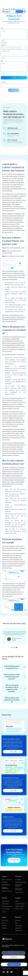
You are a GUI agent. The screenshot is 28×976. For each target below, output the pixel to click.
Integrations (18, 928)
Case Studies (18, 925)
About (17, 901)
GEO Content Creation (18, 885)
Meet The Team (19, 909)
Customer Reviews (20, 904)
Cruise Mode (5, 904)
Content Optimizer (7, 906)
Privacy (23, 968)
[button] (11, 647)
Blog (16, 923)
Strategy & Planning (20, 882)
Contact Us (5, 920)
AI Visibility (4, 882)
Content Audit (19, 892)
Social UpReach (6, 884)
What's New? (18, 930)
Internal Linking (6, 909)
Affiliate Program (19, 906)
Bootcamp (18, 920)
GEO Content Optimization (18, 889)
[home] (6, 11)
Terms (16, 968)
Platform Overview (6, 891)
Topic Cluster (5, 901)
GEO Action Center (7, 879)
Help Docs (4, 923)
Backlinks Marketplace (5, 888)
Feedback (4, 928)
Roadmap (4, 925)
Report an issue (7, 968)
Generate (14, 77)
